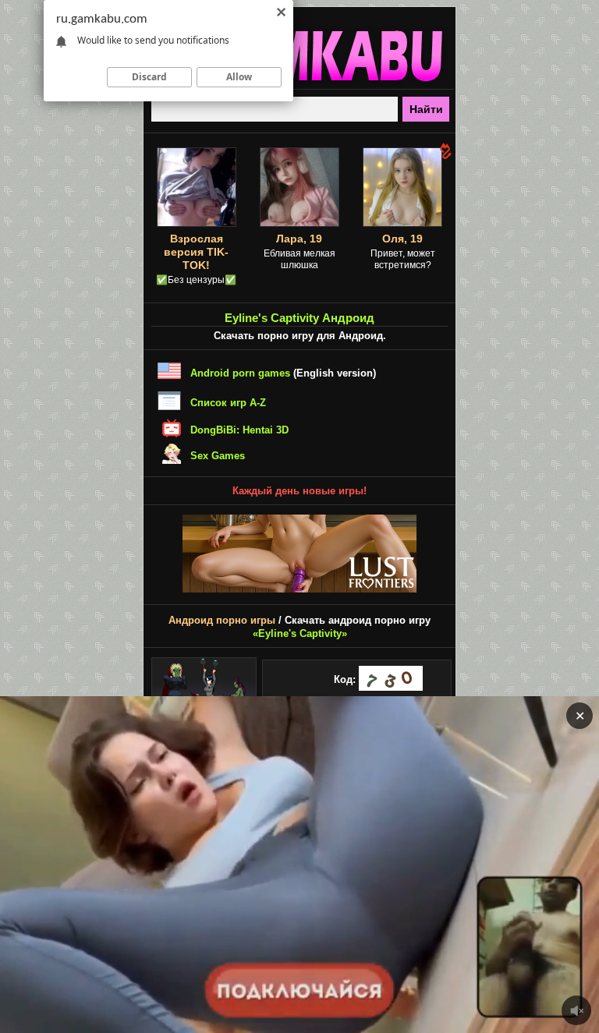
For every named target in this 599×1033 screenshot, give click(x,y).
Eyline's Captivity (300, 633)
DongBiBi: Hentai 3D (239, 430)
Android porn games (240, 373)
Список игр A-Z (228, 403)
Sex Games (217, 456)
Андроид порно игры (221, 620)
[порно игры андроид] (299, 82)
